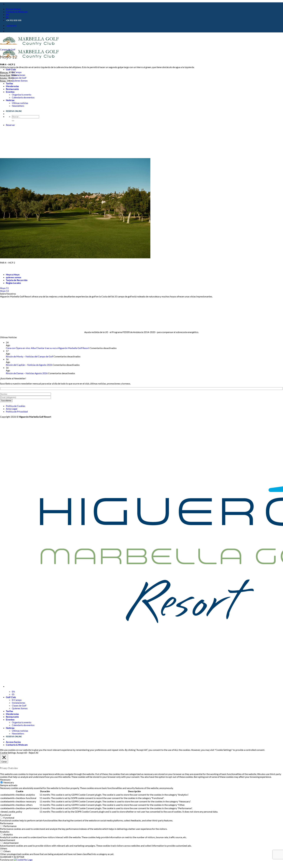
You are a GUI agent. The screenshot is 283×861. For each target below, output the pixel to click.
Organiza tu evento (21, 94)
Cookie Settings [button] (8, 752)
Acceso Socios (13, 9)
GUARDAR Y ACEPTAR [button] (12, 856)
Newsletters (18, 105)
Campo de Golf (7, 49)
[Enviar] (13, 120)
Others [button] (3, 848)
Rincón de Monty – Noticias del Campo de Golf (29, 356)
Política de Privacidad (17, 411)
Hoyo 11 (4, 288)
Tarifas (9, 83)
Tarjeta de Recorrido (16, 280)
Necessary (8, 782)
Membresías (12, 86)
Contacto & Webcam (17, 11)
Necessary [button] (5, 779)
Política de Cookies (15, 405)
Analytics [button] (4, 831)
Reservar (10, 124)
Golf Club (11, 69)
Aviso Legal (11, 408)
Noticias (10, 100)
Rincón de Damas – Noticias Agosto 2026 (27, 373)
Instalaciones (18, 75)
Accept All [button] (22, 752)
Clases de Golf (19, 77)
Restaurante (12, 89)
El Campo (17, 72)
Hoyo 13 (4, 290)
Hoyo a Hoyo (12, 274)
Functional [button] (5, 814)
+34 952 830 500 (13, 20)
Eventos (10, 91)
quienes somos (13, 277)
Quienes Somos (20, 80)
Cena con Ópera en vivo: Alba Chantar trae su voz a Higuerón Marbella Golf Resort (47, 348)
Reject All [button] (33, 752)
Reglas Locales (13, 282)
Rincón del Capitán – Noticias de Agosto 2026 (29, 364)
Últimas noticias (20, 103)
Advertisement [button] (7, 840)
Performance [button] (6, 823)
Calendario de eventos (23, 97)
